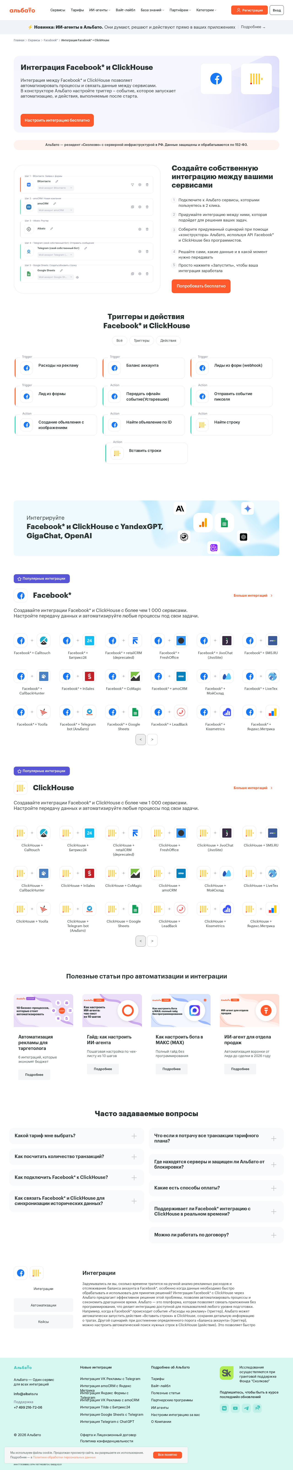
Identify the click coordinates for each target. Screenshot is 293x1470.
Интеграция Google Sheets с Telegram (111, 1414)
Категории (205, 10)
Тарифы (77, 10)
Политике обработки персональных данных (64, 1457)
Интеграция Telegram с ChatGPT (107, 1421)
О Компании (161, 1421)
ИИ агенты (160, 1407)
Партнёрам (179, 10)
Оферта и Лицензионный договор (108, 1435)
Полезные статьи (165, 1393)
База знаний (151, 10)
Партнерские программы (172, 1400)
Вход (277, 10)
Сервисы (57, 10)
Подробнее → (253, 27)
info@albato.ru (26, 1394)
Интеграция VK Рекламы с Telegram (110, 1379)
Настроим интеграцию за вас (175, 1415)
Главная (19, 40)
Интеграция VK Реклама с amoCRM (109, 1400)
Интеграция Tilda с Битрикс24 (105, 1407)
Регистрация (252, 10)
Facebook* (51, 40)
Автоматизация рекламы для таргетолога (35, 1043)
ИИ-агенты (98, 10)
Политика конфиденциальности (106, 1441)
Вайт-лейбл (125, 10)
